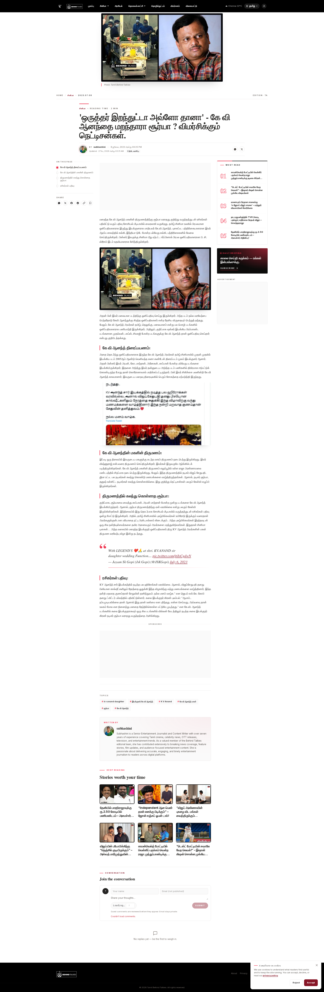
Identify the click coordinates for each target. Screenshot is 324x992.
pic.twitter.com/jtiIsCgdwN (172, 555)
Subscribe (227, 268)
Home (59, 95)
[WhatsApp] (59, 203)
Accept (311, 982)
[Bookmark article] (90, 203)
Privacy (243, 973)
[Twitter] (65, 203)
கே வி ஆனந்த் (122, 708)
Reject (296, 982)
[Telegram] (77, 203)
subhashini (99, 147)
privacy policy (270, 975)
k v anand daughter (113, 701)
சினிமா (71, 95)
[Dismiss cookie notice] (316, 965)
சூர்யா (105, 708)
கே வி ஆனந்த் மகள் (187, 701)
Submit (200, 905)
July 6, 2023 (178, 561)
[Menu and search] (59, 6)
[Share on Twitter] (242, 149)
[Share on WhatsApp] (235, 149)
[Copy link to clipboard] (84, 203)
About (234, 973)
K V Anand (165, 701)
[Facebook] (71, 203)
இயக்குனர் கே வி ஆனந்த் (141, 701)
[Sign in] (264, 6)
